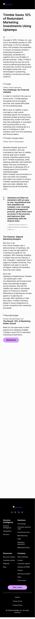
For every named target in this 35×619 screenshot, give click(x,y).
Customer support (23, 563)
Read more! (11, 340)
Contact (20, 560)
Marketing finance (23, 547)
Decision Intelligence (7, 527)
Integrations (7, 531)
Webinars (6, 563)
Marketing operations (21, 543)
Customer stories (9, 560)
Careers (20, 570)
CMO (19, 539)
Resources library (9, 557)
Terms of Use (17, 601)
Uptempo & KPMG (23, 567)
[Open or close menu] (30, 4)
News (19, 577)
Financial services (23, 532)
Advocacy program (23, 574)
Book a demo (17, 587)
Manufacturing (22, 535)
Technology (21, 524)
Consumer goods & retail (24, 528)
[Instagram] (23, 512)
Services (6, 534)
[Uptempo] (9, 4)
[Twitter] (19, 512)
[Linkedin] (16, 512)
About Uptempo (22, 557)
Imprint (17, 597)
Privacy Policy (17, 605)
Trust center (21, 580)
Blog (4, 567)
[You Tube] (12, 512)
